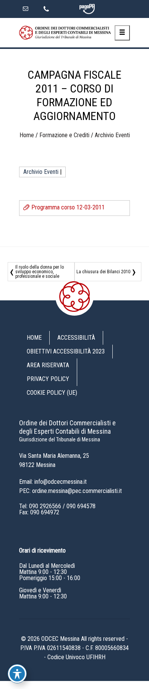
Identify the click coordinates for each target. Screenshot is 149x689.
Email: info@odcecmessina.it (53, 481)
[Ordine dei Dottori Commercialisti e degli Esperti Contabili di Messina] (65, 33)
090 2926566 (45, 506)
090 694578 (81, 506)
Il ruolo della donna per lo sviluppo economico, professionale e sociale (39, 272)
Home (26, 135)
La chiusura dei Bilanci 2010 (103, 271)
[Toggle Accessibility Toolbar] (17, 674)
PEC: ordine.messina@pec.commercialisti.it (70, 490)
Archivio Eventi (112, 135)
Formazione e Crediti (64, 135)
